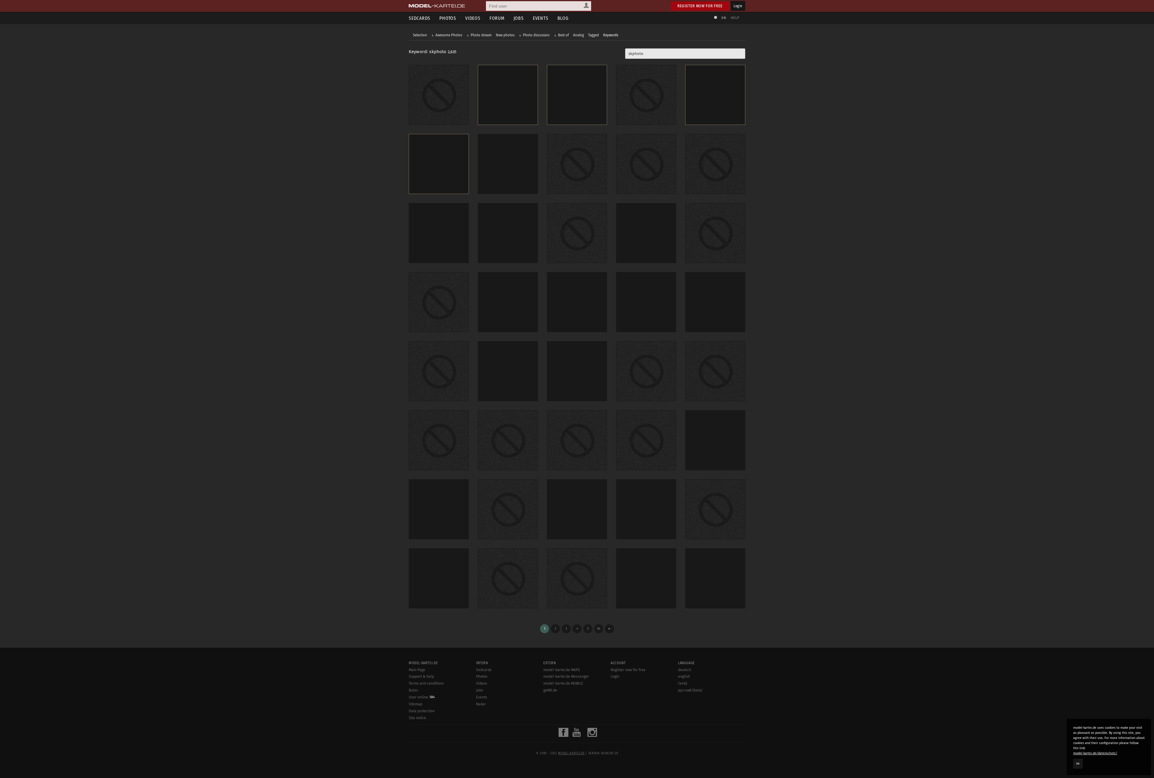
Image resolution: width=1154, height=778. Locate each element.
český (682, 683)
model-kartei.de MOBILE (563, 683)
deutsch (684, 670)
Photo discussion (536, 35)
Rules (413, 690)
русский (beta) (690, 690)
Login (738, 6)
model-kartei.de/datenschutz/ (1095, 753)
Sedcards (419, 18)
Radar (481, 704)
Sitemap (415, 704)
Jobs (519, 18)
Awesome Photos (448, 35)
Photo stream (481, 35)
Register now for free (700, 6)
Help (735, 18)
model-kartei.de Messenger (566, 676)
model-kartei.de (571, 753)
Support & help (421, 676)
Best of (563, 35)
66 (598, 629)
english (684, 676)
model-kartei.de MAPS (561, 670)
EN (724, 18)
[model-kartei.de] (437, 6)
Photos (447, 18)
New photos (505, 35)
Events (540, 18)
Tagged (593, 35)
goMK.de (550, 690)
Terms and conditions (426, 683)
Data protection (422, 711)
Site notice (417, 718)
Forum (497, 18)
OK (1078, 763)
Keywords (610, 35)
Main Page (417, 670)
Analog (578, 35)
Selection (420, 35)
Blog (563, 18)
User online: (422, 697)
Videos (473, 18)
